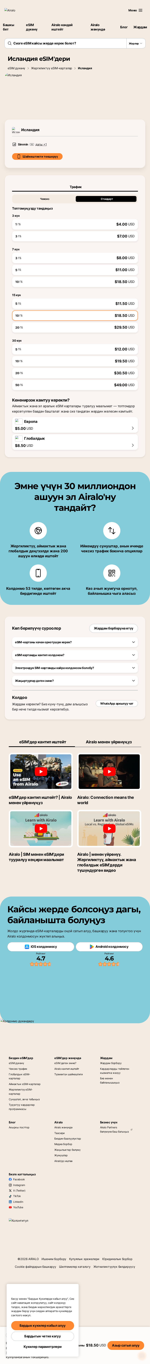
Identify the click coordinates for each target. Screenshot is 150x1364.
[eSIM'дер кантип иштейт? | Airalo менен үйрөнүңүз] (40, 771)
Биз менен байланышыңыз (109, 1080)
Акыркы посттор (19, 1127)
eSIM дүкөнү (32, 27)
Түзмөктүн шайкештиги (68, 1074)
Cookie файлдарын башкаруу (35, 1266)
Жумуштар (61, 1155)
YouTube (18, 1207)
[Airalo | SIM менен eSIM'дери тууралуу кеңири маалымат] (40, 828)
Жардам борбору (111, 1063)
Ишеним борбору (54, 1259)
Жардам (140, 27)
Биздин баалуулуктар (67, 1138)
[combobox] (75, 43)
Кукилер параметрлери (42, 1347)
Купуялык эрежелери (84, 1259)
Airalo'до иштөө (63, 1161)
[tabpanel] (75, 291)
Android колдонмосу (112, 947)
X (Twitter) (19, 1190)
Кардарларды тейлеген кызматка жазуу (114, 1070)
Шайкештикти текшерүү (40, 156)
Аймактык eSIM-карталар (25, 1084)
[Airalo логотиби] (15, 10)
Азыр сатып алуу (126, 1345)
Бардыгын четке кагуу (42, 1336)
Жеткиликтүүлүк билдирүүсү (114, 1266)
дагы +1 (41, 144)
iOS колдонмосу (44, 947)
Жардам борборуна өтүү (113, 628)
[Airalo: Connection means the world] (109, 771)
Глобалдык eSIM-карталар (19, 1076)
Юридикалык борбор (117, 1259)
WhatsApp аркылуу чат (116, 703)
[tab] (75, 187)
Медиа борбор (63, 1144)
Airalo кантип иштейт (66, 1068)
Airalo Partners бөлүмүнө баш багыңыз (114, 1129)
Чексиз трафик (18, 1068)
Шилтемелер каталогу (75, 1266)
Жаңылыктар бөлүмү (67, 1149)
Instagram (19, 1185)
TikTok (17, 1196)
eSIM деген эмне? (65, 1063)
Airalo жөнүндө (98, 27)
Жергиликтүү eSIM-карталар (51, 68)
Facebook (19, 1179)
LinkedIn (18, 1201)
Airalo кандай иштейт (61, 27)
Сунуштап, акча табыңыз (24, 1099)
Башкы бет (8, 27)
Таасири (59, 1133)
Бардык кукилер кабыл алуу (43, 1325)
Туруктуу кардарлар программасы (22, 1106)
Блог (124, 27)
